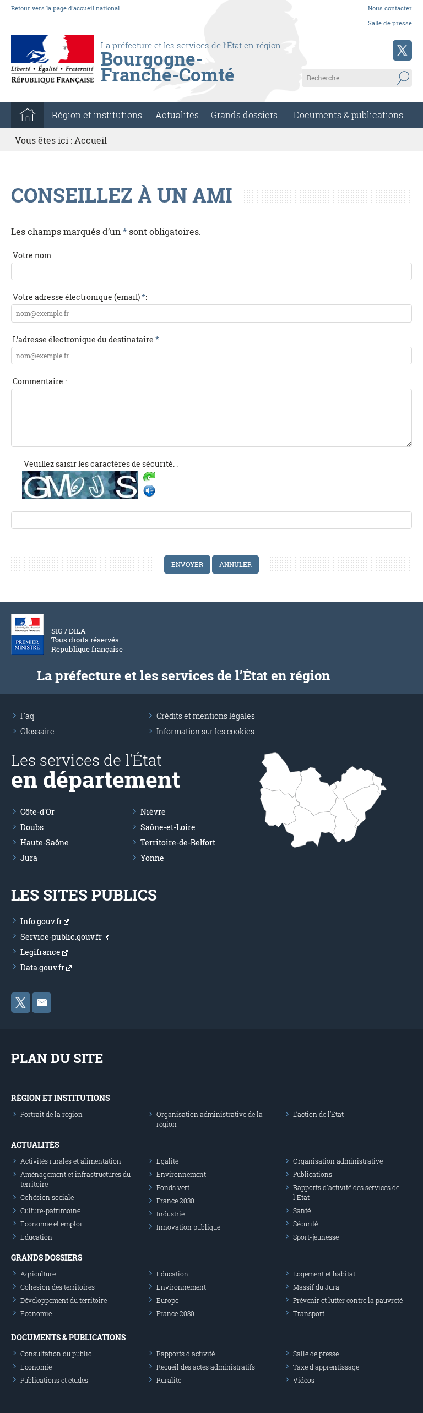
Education (36, 1236)
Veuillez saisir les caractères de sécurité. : (101, 464)
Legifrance (41, 952)
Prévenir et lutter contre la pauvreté (348, 1300)
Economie (36, 1313)
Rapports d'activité (185, 1353)
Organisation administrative (338, 1160)
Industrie (170, 1213)
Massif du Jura (316, 1287)
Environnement (181, 1174)
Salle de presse (390, 23)
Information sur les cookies (205, 731)
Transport (308, 1313)
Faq (27, 716)
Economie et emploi (51, 1223)
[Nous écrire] (41, 1002)
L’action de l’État (318, 1114)
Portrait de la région (51, 1114)
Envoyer (187, 564)
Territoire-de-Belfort (177, 842)
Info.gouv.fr (42, 921)
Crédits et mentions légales (205, 716)
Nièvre (153, 811)
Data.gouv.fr (43, 967)
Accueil (90, 140)
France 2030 (175, 1200)
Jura (28, 858)
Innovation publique (188, 1227)
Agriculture (38, 1273)
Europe (167, 1300)
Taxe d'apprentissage (326, 1366)
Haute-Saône (44, 842)
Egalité (167, 1160)
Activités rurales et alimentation (70, 1160)
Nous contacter (390, 8)
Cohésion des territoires (57, 1287)
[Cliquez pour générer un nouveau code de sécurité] (149, 478)
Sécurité (305, 1223)
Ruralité (168, 1380)
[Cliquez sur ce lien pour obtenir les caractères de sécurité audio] (149, 491)
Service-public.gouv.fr (62, 936)
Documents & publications (348, 115)
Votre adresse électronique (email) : (80, 297)
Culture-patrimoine (50, 1210)
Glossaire (37, 731)
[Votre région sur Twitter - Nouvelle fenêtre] (402, 50)
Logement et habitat (324, 1273)
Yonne (152, 858)
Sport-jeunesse (316, 1236)
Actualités (177, 115)
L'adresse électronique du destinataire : (87, 339)
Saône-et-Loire (168, 827)
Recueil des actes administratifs (205, 1366)
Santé (302, 1210)
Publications (312, 1174)
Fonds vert (172, 1187)
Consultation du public (55, 1353)
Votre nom (32, 255)
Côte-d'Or (37, 811)
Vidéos (303, 1380)
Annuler (235, 564)
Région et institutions (60, 1098)
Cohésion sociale (47, 1197)
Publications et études (54, 1380)
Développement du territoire (63, 1300)
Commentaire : (40, 381)
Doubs (32, 827)
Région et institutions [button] (97, 115)
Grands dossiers (244, 115)
